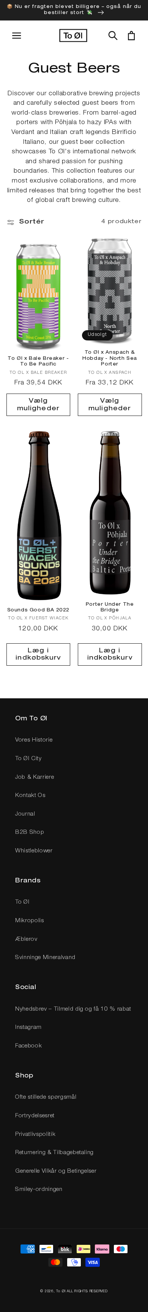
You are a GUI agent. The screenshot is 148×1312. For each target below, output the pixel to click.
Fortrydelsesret (35, 1116)
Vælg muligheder (38, 405)
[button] (113, 35)
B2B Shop (29, 832)
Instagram (28, 1027)
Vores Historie (33, 740)
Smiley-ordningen (39, 1189)
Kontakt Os (30, 796)
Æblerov (26, 939)
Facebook (28, 1046)
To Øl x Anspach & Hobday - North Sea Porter (109, 358)
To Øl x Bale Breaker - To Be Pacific (38, 361)
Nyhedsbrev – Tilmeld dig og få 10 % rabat (73, 1009)
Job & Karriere (34, 777)
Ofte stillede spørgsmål (45, 1097)
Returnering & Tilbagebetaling (54, 1153)
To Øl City (28, 759)
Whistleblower (34, 851)
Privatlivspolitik (35, 1134)
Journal (25, 814)
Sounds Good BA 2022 (38, 610)
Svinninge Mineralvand (45, 958)
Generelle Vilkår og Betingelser (55, 1171)
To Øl (22, 902)
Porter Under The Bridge (110, 607)
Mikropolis (29, 921)
